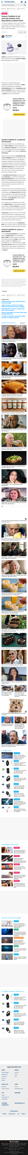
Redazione (17, 1092)
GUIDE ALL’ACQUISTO (18, 937)
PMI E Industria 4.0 (20, 1103)
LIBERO (2, 1143)
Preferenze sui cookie (12, 1149)
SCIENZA (16, 929)
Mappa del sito (12, 1113)
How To (16, 1086)
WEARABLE (7, 11)
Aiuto (19, 1149)
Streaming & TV (5, 1097)
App (16, 1076)
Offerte (3, 1080)
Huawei (4, 291)
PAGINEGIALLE (11, 1143)
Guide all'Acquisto (19, 1088)
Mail (22, 4)
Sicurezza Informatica (5, 1104)
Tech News (4, 1076)
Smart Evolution (5, 1088)
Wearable (4, 1086)
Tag (18, 1113)
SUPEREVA (17, 1146)
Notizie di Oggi (5, 1072)
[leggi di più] (26, 36)
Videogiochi (4, 1099)
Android (16, 1072)
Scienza (3, 1078)
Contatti (23, 1113)
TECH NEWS (16, 753)
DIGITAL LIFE (5, 1084)
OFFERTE (16, 760)
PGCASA (25, 1143)
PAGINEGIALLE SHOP (19, 1143)
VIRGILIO (6, 1143)
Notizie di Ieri (5, 1074)
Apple (16, 1074)
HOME (2, 11)
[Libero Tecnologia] (14, 1111)
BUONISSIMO (11, 1146)
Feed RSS (4, 1113)
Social (3, 1095)
